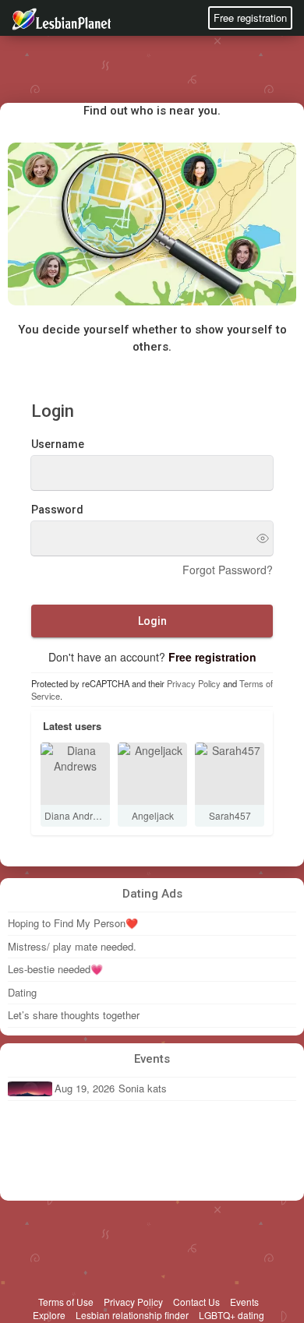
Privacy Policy (194, 683)
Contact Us (196, 1301)
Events (152, 1059)
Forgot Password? (227, 569)
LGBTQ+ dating (231, 1314)
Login (152, 621)
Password (57, 509)
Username (57, 444)
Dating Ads (152, 894)
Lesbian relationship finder (132, 1314)
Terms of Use (66, 1301)
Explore (49, 1314)
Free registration (250, 17)
